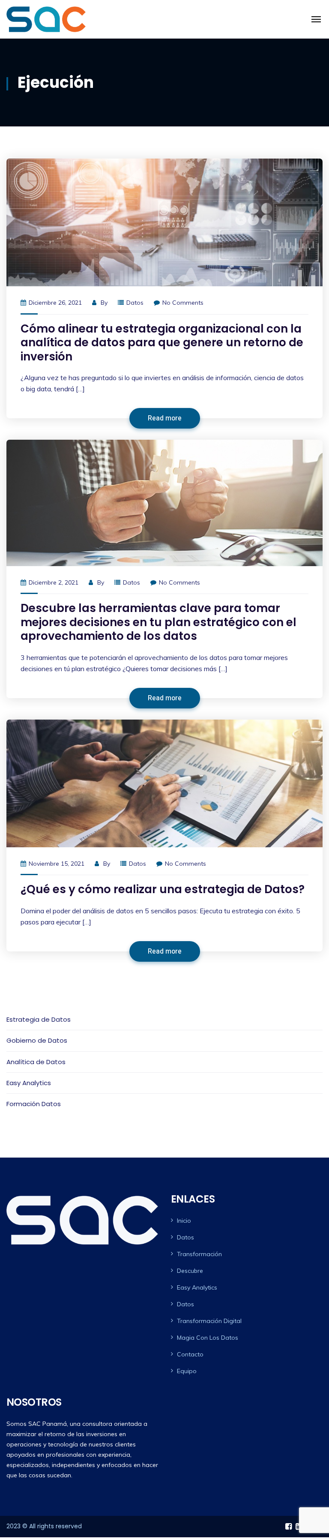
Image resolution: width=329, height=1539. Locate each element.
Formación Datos (33, 1103)
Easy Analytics (28, 1082)
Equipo (187, 1371)
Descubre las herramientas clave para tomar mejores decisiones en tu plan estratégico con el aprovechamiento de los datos (158, 622)
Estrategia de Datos (38, 1019)
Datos (135, 302)
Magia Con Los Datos (207, 1337)
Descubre (190, 1271)
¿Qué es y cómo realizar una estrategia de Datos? (163, 889)
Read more (165, 418)
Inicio (184, 1220)
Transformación (199, 1254)
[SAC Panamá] (46, 19)
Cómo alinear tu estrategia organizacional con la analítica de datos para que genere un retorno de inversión (162, 342)
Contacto (190, 1354)
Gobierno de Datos (36, 1040)
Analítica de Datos (36, 1061)
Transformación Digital (209, 1321)
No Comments (182, 302)
